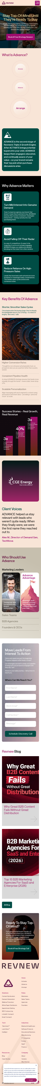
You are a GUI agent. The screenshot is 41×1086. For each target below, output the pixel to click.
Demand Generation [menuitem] (8, 999)
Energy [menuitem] (23, 1041)
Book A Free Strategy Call (18, 948)
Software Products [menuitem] (27, 1029)
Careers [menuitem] (24, 1059)
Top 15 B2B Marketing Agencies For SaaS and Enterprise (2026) (19, 882)
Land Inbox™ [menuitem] (6, 1029)
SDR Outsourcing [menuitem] (7, 1011)
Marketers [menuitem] (24, 996)
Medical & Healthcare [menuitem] (28, 1026)
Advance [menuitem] (24, 984)
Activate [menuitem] (24, 981)
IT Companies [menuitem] (25, 1038)
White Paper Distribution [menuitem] (9, 1005)
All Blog (7, 905)
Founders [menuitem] (24, 1005)
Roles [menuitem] (23, 993)
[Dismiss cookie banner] (36, 1066)
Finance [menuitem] (24, 1047)
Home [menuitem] (23, 978)
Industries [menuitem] (24, 1023)
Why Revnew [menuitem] (25, 1062)
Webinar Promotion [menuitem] (8, 1002)
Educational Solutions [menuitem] (28, 1032)
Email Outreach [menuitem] (7, 1017)
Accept (31, 1080)
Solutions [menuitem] (5, 993)
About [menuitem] (23, 1056)
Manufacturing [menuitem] (26, 1035)
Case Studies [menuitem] (6, 1059)
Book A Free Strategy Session (20, 37)
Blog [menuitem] (3, 1056)
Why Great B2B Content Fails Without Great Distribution (19, 810)
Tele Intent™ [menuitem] (6, 1026)
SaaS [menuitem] (23, 1044)
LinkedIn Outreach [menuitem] (8, 1014)
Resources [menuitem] (6, 1052)
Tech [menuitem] (3, 1023)
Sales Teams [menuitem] (25, 999)
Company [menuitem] (24, 1052)
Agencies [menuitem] (24, 1002)
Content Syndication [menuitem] (8, 996)
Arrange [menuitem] (24, 987)
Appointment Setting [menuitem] (8, 1008)
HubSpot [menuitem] (4, 1032)
